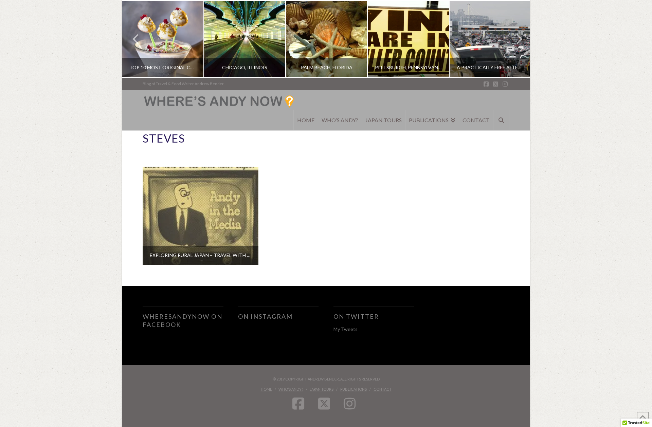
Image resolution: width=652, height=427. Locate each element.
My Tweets (345, 329)
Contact (383, 389)
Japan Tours (321, 389)
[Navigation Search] (501, 120)
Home (266, 389)
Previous (136, 39)
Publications (353, 389)
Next (515, 39)
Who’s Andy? (290, 389)
